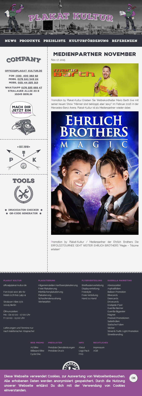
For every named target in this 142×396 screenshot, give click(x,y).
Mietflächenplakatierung (50, 292)
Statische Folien (116, 324)
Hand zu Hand (89, 298)
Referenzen (124, 40)
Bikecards (113, 295)
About (82, 347)
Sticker (111, 328)
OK (134, 378)
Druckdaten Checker (23, 210)
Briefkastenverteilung (93, 285)
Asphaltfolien (114, 288)
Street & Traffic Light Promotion (123, 331)
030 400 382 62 (26, 76)
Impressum (98, 347)
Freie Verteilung (90, 295)
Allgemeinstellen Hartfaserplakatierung (58, 285)
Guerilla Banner (115, 308)
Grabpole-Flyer (115, 305)
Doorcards (113, 298)
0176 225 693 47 (31, 87)
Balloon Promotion (117, 292)
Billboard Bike (37, 350)
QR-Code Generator (24, 213)
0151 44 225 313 (28, 82)
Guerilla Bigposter (116, 311)
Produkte (30, 40)
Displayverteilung (90, 288)
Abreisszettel (114, 285)
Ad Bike (34, 347)
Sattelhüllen (114, 321)
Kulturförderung (89, 40)
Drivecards (113, 301)
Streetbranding (115, 334)
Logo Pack (84, 350)
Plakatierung (44, 295)
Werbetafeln (44, 301)
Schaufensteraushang (49, 298)
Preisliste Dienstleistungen (61, 347)
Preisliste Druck (56, 350)
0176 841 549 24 (27, 79)
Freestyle (86, 292)
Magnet (111, 314)
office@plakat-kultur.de (14, 285)
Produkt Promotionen (118, 318)
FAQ (81, 354)
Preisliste (54, 40)
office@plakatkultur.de (23, 71)
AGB (95, 350)
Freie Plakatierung (47, 288)
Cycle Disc (35, 354)
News (10, 40)
